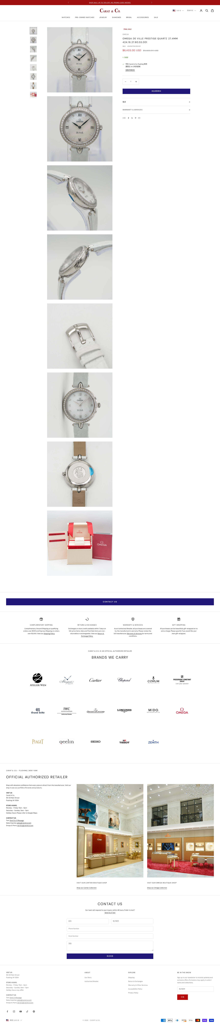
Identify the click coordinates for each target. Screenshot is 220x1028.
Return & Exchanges (135, 981)
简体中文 (190, 10)
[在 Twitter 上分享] (132, 118)
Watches (66, 17)
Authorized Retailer (92, 981)
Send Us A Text (110, 913)
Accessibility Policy (135, 989)
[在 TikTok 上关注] (27, 1011)
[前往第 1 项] (33, 30)
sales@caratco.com (24, 823)
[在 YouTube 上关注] (20, 1011)
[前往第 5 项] (33, 67)
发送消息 (110, 956)
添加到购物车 (156, 91)
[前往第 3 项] (33, 49)
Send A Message (16, 998)
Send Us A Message (17, 820)
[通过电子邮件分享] (139, 118)
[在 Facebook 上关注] (7, 1011)
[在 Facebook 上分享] (128, 118)
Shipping (131, 977)
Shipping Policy (49, 634)
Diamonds (116, 17)
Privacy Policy (133, 993)
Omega (126, 34)
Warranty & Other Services (138, 985)
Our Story (88, 977)
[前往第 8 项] (33, 94)
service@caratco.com (25, 826)
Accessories (143, 17)
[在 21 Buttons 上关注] (34, 1011)
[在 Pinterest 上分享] (136, 118)
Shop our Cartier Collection (87, 888)
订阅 (182, 997)
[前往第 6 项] (33, 76)
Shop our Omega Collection (157, 888)
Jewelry (103, 17)
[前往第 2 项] (33, 39)
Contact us (110, 602)
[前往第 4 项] (33, 58)
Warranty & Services (134, 634)
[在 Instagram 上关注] (14, 1011)
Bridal (129, 17)
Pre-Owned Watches (84, 17)
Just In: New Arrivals (110, 2)
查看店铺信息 (130, 70)
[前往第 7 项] (33, 85)
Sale (156, 17)
